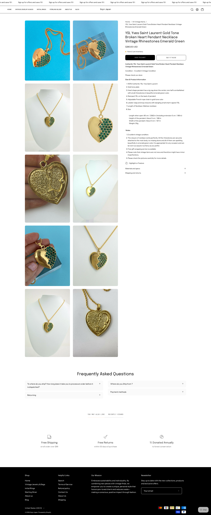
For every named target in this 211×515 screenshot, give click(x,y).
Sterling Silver (31, 492)
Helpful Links (63, 476)
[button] (24, 9)
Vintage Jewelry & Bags (35, 484)
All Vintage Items (138, 22)
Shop (27, 476)
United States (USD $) (33, 508)
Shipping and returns (133, 173)
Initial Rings (30, 488)
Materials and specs (132, 169)
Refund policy (64, 488)
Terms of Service (65, 484)
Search (61, 480)
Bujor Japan (105, 9)
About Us (62, 496)
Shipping (62, 500)
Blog (27, 500)
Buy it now (171, 57)
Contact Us (63, 492)
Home (127, 22)
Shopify (48, 512)
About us (29, 496)
